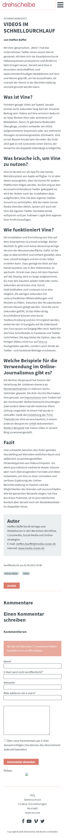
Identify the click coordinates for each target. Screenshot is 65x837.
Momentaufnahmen (16, 389)
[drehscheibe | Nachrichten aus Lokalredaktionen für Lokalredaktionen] (19, 4)
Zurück (11, 585)
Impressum (32, 812)
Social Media (11, 573)
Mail (21, 776)
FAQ (32, 795)
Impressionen (32, 397)
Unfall (32, 423)
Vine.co (42, 341)
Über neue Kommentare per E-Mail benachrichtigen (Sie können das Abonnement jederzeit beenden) (32, 745)
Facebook (6, 776)
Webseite (9, 682)
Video (26, 573)
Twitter (14, 776)
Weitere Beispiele (14, 428)
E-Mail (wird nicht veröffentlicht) (24, 672)
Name (8, 661)
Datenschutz (32, 799)
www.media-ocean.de (31, 548)
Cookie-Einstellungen (32, 804)
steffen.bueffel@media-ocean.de (36, 544)
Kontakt (32, 808)
